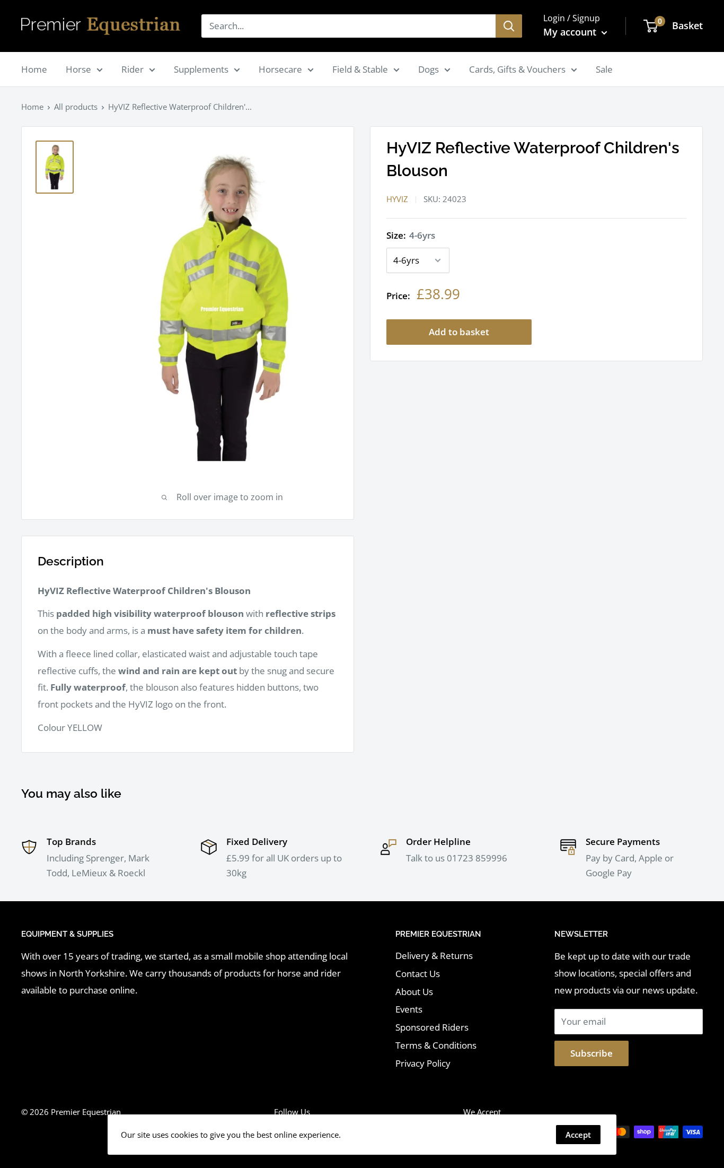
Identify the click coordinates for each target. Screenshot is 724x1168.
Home (34, 69)
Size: (410, 235)
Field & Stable (360, 69)
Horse (78, 69)
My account (571, 31)
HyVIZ (397, 199)
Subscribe (591, 1053)
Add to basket (459, 332)
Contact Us (417, 973)
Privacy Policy (423, 1063)
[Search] (509, 26)
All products (76, 106)
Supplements (201, 69)
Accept (578, 1134)
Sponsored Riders (432, 1027)
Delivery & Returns (434, 955)
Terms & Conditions (435, 1045)
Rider (132, 69)
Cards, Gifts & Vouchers (517, 69)
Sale (604, 69)
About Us (414, 992)
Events (408, 1009)
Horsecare (280, 69)
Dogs (428, 69)
